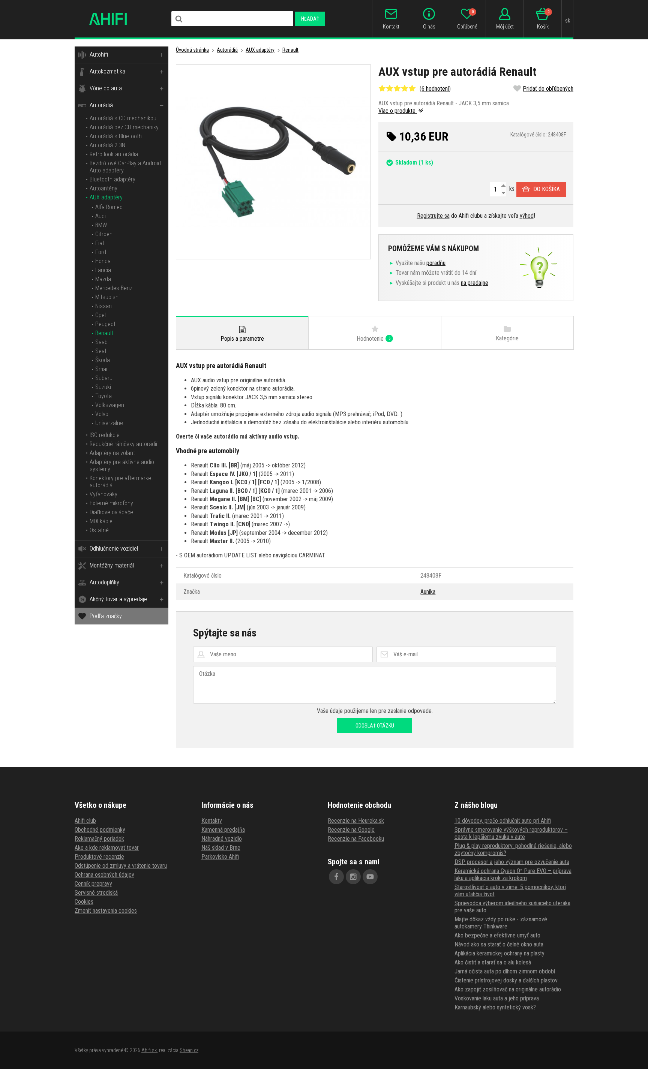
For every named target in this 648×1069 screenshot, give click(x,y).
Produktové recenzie (99, 856)
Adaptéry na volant (112, 453)
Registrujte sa (433, 215)
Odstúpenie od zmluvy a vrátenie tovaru (121, 865)
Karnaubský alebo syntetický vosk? (495, 1007)
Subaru (103, 378)
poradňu (436, 263)
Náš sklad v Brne (220, 847)
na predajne (474, 282)
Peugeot (105, 324)
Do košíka (546, 189)
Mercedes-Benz (113, 288)
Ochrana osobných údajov (104, 874)
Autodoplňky (104, 582)
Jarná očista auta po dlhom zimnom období (504, 971)
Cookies (84, 901)
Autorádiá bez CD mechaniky (124, 127)
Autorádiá (101, 105)
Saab (101, 342)
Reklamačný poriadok (99, 838)
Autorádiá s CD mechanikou (123, 118)
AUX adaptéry (106, 197)
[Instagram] (353, 876)
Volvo (101, 414)
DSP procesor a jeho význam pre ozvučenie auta (511, 861)
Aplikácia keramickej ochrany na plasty (499, 953)
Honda (103, 261)
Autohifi (99, 54)
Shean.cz (189, 1050)
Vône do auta (106, 88)
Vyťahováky (103, 494)
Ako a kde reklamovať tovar (107, 847)
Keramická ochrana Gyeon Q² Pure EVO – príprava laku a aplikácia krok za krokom (513, 874)
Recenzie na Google (351, 829)
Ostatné (99, 530)
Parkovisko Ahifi (220, 856)
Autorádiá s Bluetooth (116, 136)
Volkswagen (109, 405)
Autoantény (103, 188)
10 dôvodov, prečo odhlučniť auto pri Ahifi (502, 820)
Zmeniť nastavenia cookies (106, 910)
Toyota (103, 396)
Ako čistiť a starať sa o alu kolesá (492, 962)
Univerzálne (109, 423)
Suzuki (103, 387)
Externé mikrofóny (111, 503)
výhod (527, 215)
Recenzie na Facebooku (356, 838)
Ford (100, 252)
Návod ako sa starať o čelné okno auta (498, 944)
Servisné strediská (96, 892)
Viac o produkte (397, 110)
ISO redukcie (105, 435)
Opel (100, 315)
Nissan (103, 306)
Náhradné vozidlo (221, 838)
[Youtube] (370, 876)
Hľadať (310, 19)
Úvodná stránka (192, 50)
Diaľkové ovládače (111, 512)
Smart (102, 369)
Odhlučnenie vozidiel (114, 548)
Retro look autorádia (114, 154)
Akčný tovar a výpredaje (118, 599)
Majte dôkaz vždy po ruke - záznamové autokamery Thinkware (500, 923)
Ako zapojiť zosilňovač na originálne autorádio (507, 989)
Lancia (103, 270)
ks (511, 188)
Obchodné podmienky (100, 829)
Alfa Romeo (109, 207)
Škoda (102, 360)
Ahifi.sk (149, 1050)
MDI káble (101, 521)
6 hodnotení (435, 88)
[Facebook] (336, 876)
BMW (101, 225)
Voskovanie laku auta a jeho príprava (496, 998)
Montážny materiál (112, 565)
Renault (104, 333)
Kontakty (211, 820)
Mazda (103, 279)
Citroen (103, 234)
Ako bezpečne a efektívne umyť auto (497, 935)
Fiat (99, 243)
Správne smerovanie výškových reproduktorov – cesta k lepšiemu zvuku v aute (511, 833)
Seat (100, 351)
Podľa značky (106, 616)
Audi (100, 216)
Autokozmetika (107, 71)
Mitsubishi (107, 297)
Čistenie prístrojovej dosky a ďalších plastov (506, 980)
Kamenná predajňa (223, 829)
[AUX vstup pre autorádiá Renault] (273, 161)
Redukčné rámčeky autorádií (123, 444)
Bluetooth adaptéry (112, 179)
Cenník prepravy (93, 883)
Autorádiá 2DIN (107, 145)
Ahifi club (85, 820)
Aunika (427, 591)
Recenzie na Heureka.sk (356, 820)
